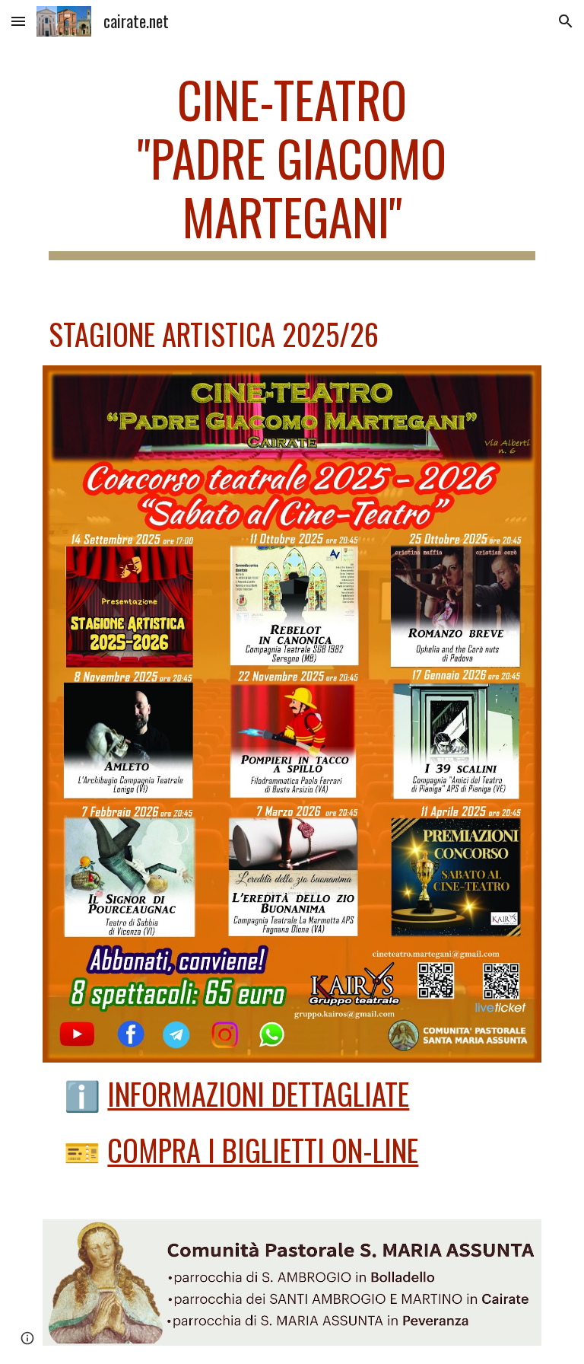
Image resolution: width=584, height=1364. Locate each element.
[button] (18, 21)
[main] (292, 165)
